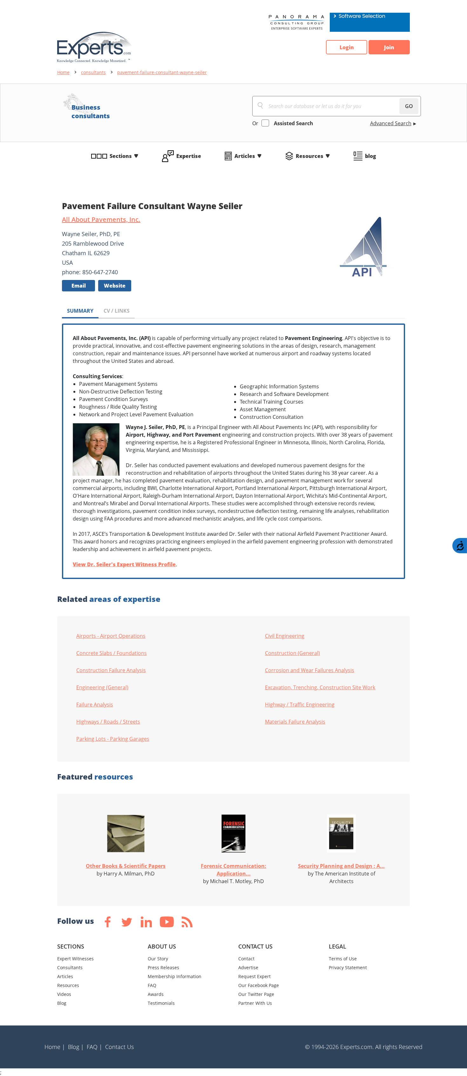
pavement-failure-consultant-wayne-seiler (162, 72)
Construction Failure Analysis (111, 670)
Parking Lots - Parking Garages (112, 738)
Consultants (70, 967)
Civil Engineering (284, 635)
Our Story (158, 959)
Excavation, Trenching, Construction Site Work (320, 687)
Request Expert (254, 976)
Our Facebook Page (258, 985)
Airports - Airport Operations (111, 635)
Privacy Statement (348, 967)
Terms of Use (343, 959)
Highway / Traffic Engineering (300, 704)
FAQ (152, 985)
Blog (61, 1003)
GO (409, 106)
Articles (244, 156)
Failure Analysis (94, 704)
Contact (246, 959)
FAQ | (94, 1047)
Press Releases (163, 967)
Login (347, 47)
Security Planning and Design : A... (341, 865)
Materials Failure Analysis (295, 721)
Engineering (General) (102, 687)
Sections (121, 156)
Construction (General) (292, 653)
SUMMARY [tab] (80, 310)
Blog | (76, 1047)
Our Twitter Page (256, 994)
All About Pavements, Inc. (101, 219)
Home (63, 72)
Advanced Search (390, 123)
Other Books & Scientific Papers (126, 865)
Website (114, 285)
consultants (93, 72)
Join (389, 47)
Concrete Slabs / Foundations (111, 653)
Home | (54, 1047)
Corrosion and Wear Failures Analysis (309, 670)
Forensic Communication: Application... (233, 869)
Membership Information (174, 976)
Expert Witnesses (75, 959)
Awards (156, 994)
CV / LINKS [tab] (117, 310)
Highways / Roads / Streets (108, 721)
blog (370, 156)
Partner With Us (255, 1003)
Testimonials (161, 1003)
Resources (309, 156)
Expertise (188, 156)
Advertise (248, 967)
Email (78, 285)
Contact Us (119, 1047)
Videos (64, 994)
